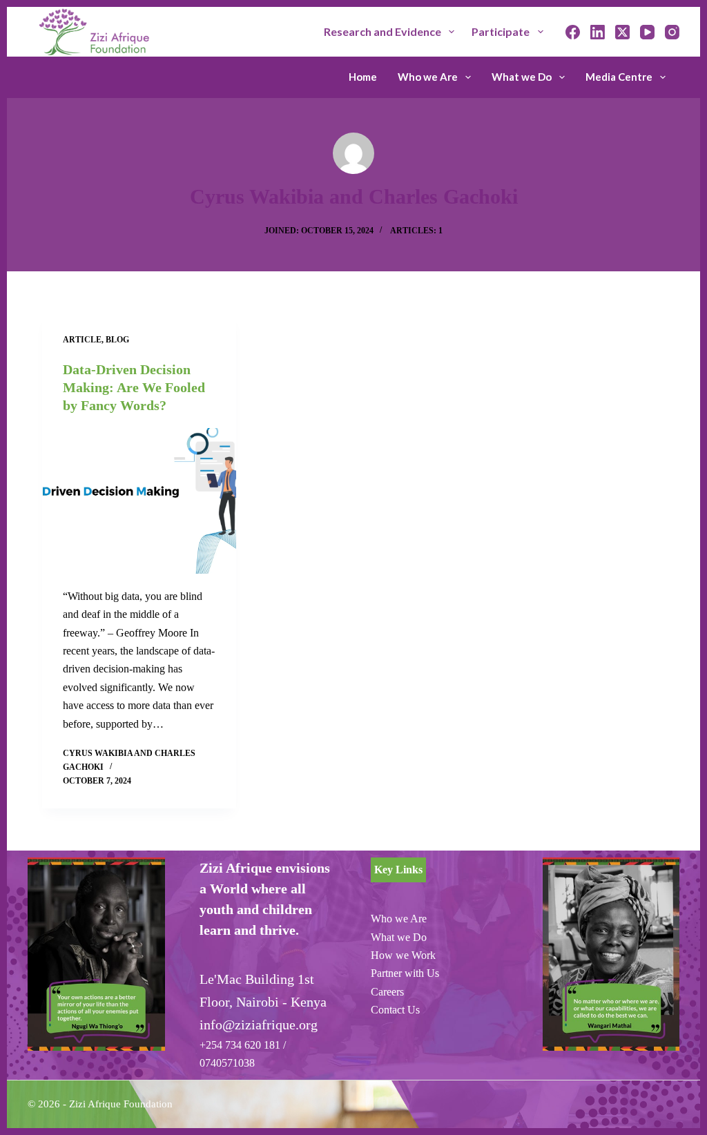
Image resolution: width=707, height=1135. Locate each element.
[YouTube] (647, 32)
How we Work (403, 955)
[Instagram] (672, 32)
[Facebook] (572, 32)
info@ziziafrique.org (259, 1024)
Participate (501, 31)
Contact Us (395, 1010)
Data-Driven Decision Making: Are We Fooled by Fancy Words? (134, 387)
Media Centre (618, 76)
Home (363, 76)
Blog (117, 340)
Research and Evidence (382, 31)
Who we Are (428, 76)
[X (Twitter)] (622, 32)
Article (82, 340)
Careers (387, 992)
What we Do (522, 76)
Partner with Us (405, 973)
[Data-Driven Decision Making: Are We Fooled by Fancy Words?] (139, 500)
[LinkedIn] (597, 32)
